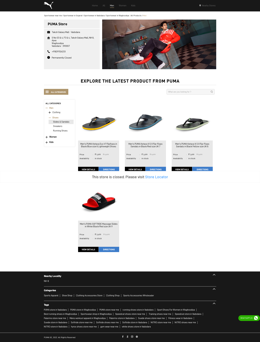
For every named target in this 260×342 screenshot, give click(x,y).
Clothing (56, 112)
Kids (51, 142)
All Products (136, 15)
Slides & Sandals (61, 122)
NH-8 (46, 281)
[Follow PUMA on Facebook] (123, 337)
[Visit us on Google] (127, 337)
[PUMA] (48, 6)
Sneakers (57, 126)
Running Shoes (60, 131)
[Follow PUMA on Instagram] (132, 337)
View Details (88, 169)
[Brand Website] (137, 337)
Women (53, 137)
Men (51, 108)
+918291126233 (59, 51)
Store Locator (156, 177)
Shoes (55, 118)
